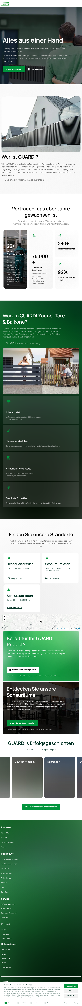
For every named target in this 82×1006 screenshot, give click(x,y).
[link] (41, 807)
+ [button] (4, 616)
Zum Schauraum (52, 578)
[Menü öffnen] (79, 3)
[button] (41, 621)
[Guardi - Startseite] (5, 4)
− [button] (4, 619)
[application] (41, 622)
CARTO (78, 629)
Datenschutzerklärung (71, 1003)
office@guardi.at (14, 578)
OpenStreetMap (65, 629)
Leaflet (57, 629)
